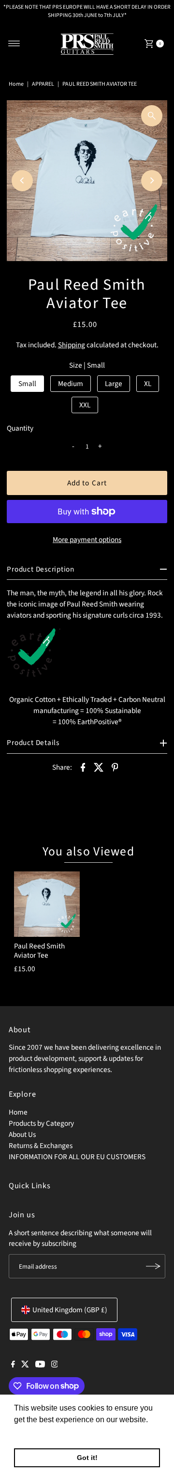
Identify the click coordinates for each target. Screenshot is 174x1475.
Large (113, 383)
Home (16, 84)
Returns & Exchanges (40, 1145)
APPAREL (43, 84)
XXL (84, 405)
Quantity (20, 428)
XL (147, 383)
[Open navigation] (14, 43)
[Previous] (22, 180)
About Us (22, 1134)
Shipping (71, 345)
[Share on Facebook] (83, 767)
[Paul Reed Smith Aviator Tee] (47, 904)
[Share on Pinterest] (115, 767)
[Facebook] (13, 1365)
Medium (70, 383)
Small (27, 383)
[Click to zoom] (151, 115)
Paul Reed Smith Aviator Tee (39, 950)
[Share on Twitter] (99, 767)
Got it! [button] (87, 1457)
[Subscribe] (153, 1266)
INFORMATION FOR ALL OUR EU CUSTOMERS (77, 1156)
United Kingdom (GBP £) (69, 1309)
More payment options (87, 539)
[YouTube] (40, 1365)
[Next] (151, 180)
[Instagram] (54, 1365)
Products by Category (41, 1123)
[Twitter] (25, 1365)
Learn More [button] (35, 1432)
